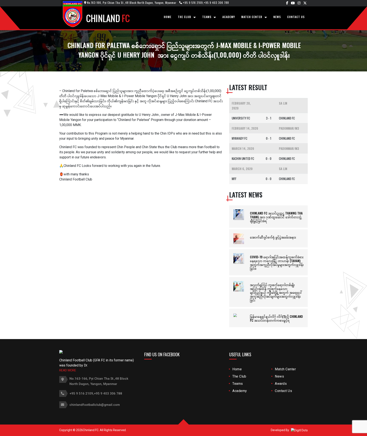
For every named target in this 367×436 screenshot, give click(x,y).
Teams (206, 16)
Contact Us (296, 16)
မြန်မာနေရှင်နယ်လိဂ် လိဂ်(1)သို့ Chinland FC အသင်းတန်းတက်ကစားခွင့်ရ (276, 318)
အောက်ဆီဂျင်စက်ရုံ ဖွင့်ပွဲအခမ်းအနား (273, 237)
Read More (67, 370)
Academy (228, 16)
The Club (184, 16)
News (277, 16)
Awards (281, 384)
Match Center (251, 16)
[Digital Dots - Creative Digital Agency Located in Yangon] (299, 430)
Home (167, 16)
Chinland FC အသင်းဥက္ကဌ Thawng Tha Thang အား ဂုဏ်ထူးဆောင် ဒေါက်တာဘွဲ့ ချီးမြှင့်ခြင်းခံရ (276, 217)
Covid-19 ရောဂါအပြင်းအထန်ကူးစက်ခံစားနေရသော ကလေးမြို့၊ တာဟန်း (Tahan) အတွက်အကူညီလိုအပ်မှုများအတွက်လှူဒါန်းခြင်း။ (277, 262)
